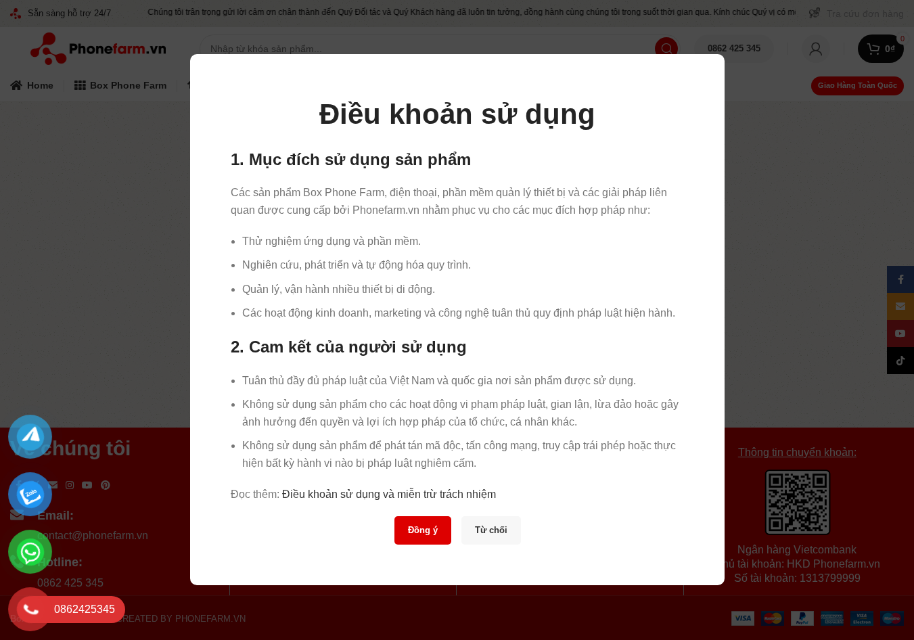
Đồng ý (422, 531)
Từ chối (490, 531)
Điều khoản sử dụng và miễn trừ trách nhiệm (389, 494)
